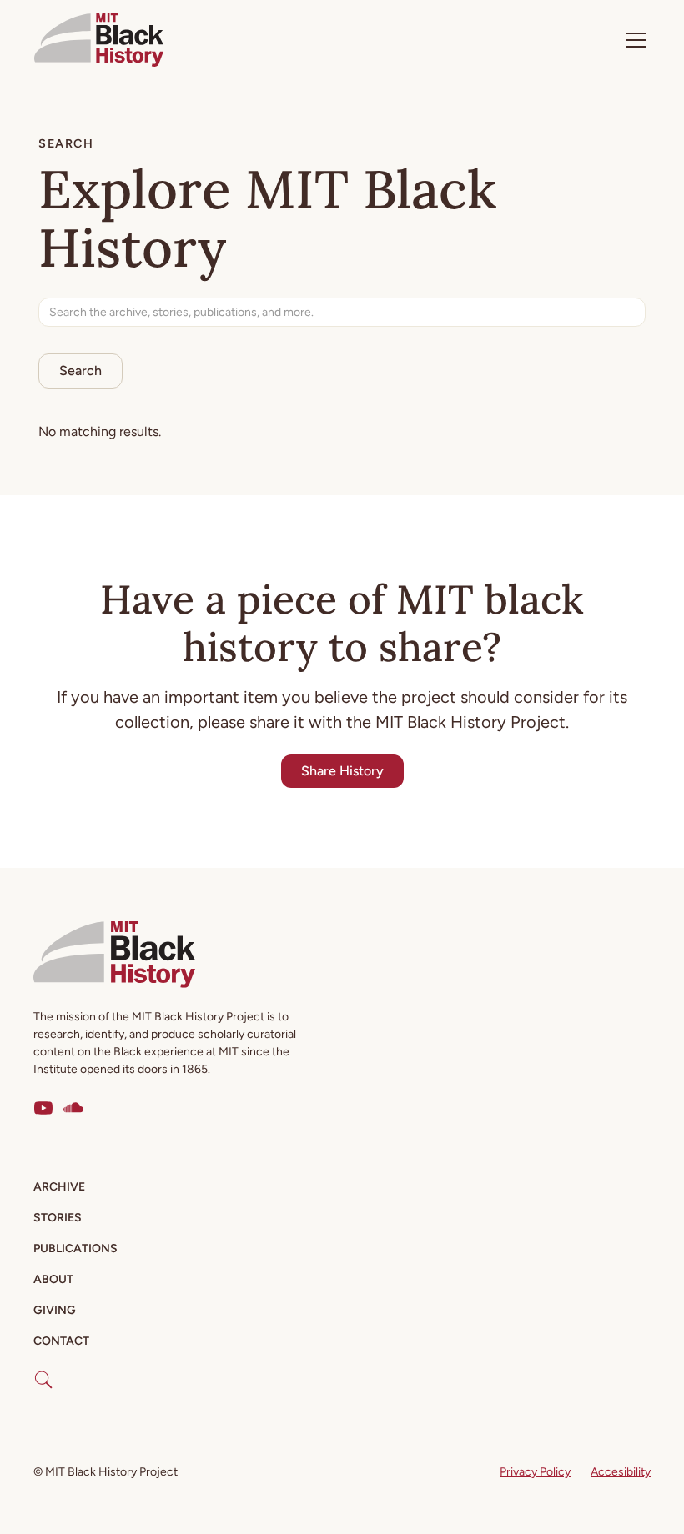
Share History (342, 771)
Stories (57, 1218)
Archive (59, 1187)
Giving (54, 1310)
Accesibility (621, 1472)
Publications (75, 1248)
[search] (43, 1373)
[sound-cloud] (73, 1108)
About (53, 1279)
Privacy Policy (535, 1472)
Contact (61, 1341)
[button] (633, 40)
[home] (98, 40)
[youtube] (43, 1108)
